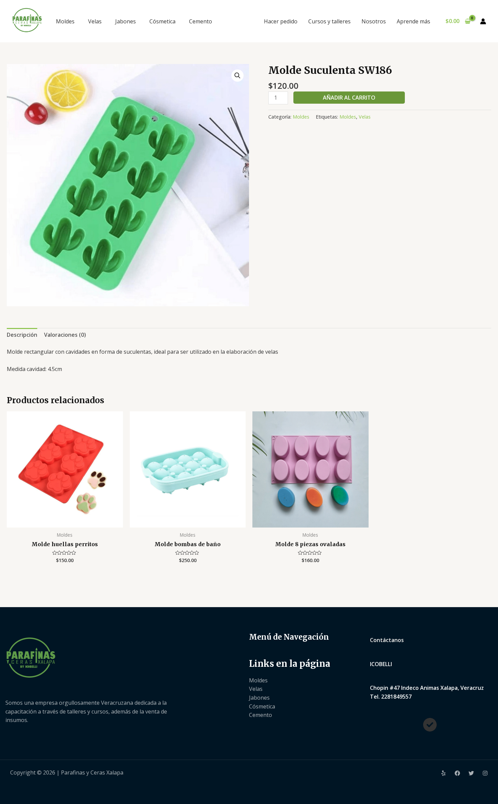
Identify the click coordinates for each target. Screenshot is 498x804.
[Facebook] (457, 773)
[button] (237, 75)
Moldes (65, 21)
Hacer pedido (280, 21)
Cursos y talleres (329, 21)
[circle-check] (429, 724)
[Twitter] (471, 773)
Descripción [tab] (22, 334)
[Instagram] (485, 773)
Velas (95, 21)
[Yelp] (443, 773)
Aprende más (413, 21)
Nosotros (373, 21)
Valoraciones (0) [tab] (65, 334)
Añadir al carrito (349, 97)
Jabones (125, 21)
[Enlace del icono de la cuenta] (483, 21)
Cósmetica (162, 21)
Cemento (200, 21)
